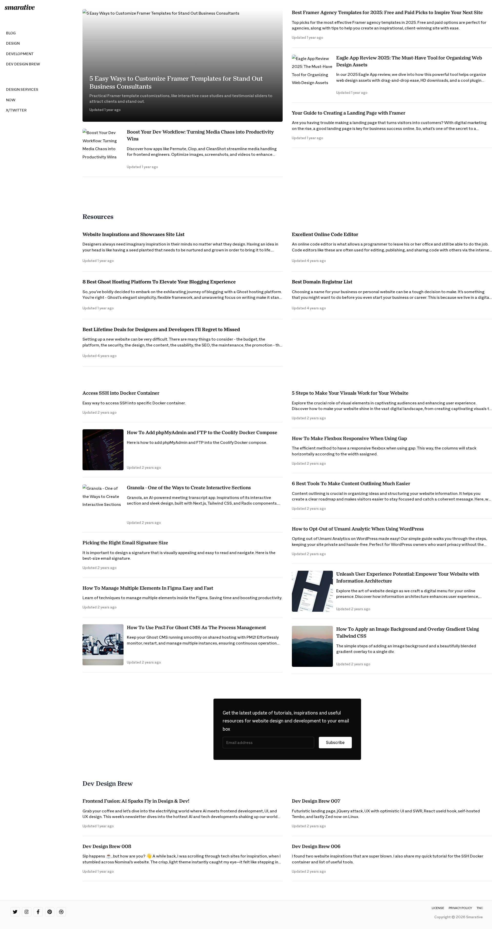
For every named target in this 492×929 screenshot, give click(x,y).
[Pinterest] (49, 911)
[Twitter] (15, 911)
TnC (480, 908)
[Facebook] (38, 911)
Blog (11, 33)
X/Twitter (16, 110)
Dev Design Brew (23, 64)
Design (13, 43)
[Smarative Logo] (20, 7)
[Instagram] (26, 911)
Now (10, 100)
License (438, 908)
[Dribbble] (61, 911)
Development (20, 54)
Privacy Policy (460, 908)
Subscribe (335, 742)
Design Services (22, 89)
